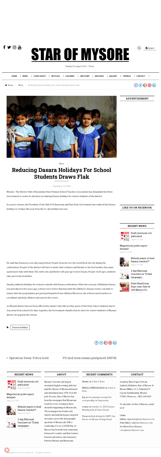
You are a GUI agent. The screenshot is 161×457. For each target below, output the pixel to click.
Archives (99, 76)
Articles (55, 76)
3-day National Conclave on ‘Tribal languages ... (141, 274)
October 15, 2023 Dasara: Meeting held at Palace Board (98, 408)
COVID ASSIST (39, 76)
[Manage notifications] (6, 450)
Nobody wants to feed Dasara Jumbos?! (142, 260)
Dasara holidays (20, 327)
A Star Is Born (98, 381)
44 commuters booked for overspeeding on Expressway (97, 399)
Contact (140, 76)
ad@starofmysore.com (142, 422)
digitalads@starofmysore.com (141, 419)
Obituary (84, 76)
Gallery (113, 76)
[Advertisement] (80, 22)
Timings (127, 76)
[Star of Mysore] (80, 58)
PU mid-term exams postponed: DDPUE (90, 358)
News (25, 76)
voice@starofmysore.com (132, 430)
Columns (69, 76)
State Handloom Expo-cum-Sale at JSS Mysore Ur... (140, 286)
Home (14, 76)
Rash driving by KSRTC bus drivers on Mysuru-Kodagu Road (98, 418)
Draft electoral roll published (141, 235)
